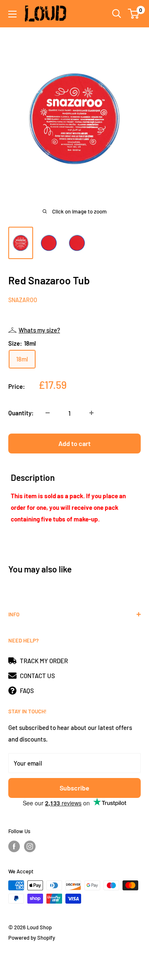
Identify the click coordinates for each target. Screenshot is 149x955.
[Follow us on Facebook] (14, 846)
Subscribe (74, 788)
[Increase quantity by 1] (91, 413)
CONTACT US (37, 675)
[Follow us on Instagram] (30, 846)
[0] (134, 14)
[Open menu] (12, 14)
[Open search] (116, 13)
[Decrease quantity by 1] (47, 413)
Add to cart (74, 443)
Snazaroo (22, 299)
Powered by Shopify (31, 937)
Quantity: (21, 413)
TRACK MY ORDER (44, 660)
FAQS (27, 690)
